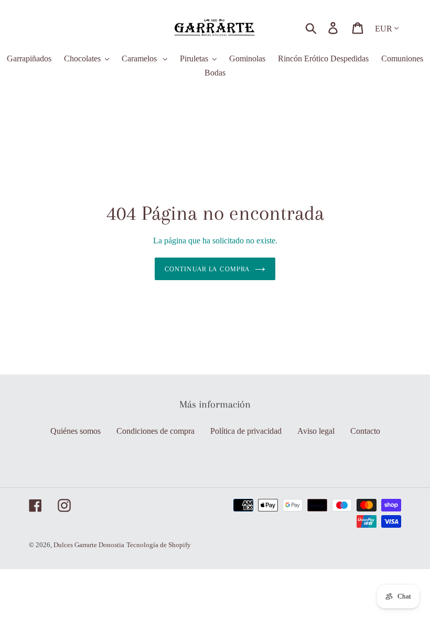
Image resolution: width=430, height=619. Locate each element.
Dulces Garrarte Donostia (88, 545)
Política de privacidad (246, 430)
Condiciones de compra (155, 430)
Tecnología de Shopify (158, 545)
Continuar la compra (207, 269)
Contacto (365, 430)
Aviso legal (316, 430)
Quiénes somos (75, 430)
